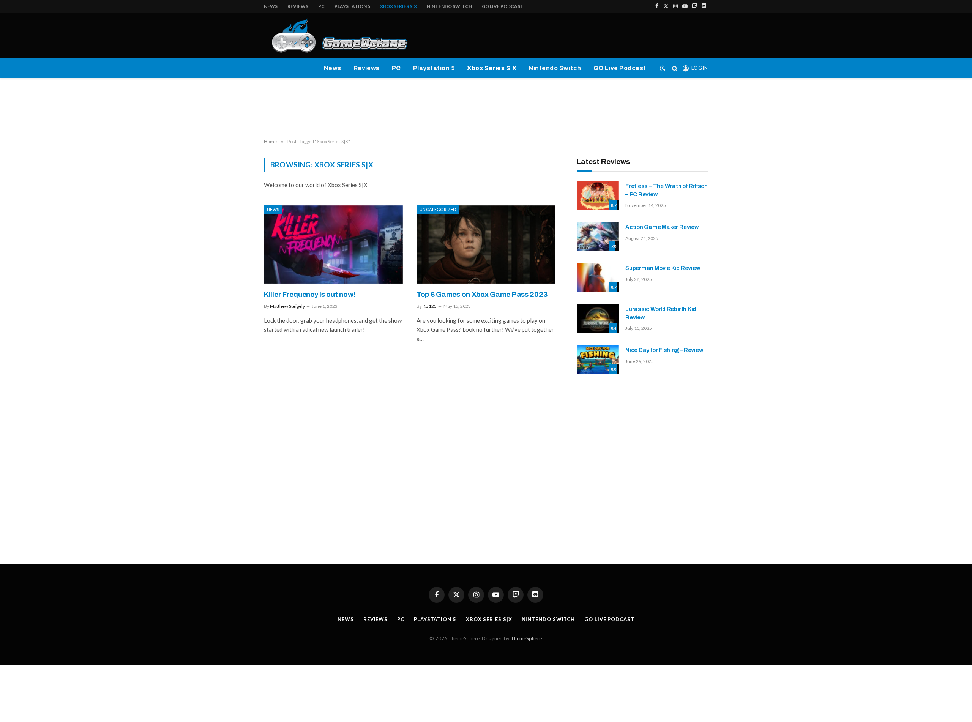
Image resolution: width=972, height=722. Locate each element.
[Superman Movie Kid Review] (598, 277)
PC (321, 6)
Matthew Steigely (287, 306)
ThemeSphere (526, 638)
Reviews (297, 6)
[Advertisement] (486, 108)
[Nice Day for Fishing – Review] (598, 359)
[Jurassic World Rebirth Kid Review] (598, 318)
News (271, 6)
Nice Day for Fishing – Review (664, 350)
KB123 (430, 306)
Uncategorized (438, 209)
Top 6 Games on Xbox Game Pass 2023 (482, 294)
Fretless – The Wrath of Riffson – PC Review (666, 190)
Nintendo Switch (449, 6)
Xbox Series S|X (398, 6)
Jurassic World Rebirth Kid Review (660, 313)
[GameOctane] (336, 35)
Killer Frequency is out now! (309, 294)
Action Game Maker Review (662, 227)
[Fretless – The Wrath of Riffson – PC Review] (598, 195)
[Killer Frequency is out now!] (333, 244)
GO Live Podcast (503, 6)
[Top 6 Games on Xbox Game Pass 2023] (486, 244)
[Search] (675, 68)
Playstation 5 (352, 6)
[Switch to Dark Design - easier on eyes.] (662, 68)
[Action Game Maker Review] (598, 236)
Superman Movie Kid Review (662, 268)
